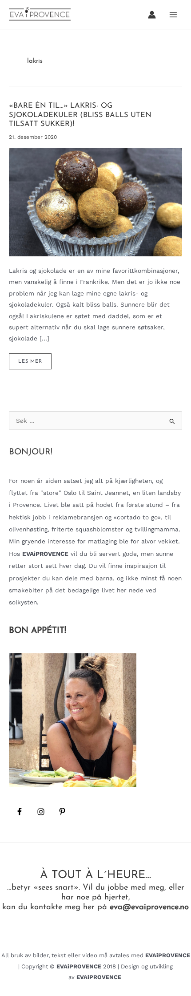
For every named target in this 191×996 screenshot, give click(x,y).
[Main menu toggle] (173, 14)
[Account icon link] (152, 15)
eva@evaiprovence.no (149, 907)
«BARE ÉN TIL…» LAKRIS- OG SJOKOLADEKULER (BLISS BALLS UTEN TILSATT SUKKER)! (80, 114)
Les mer (35, 364)
